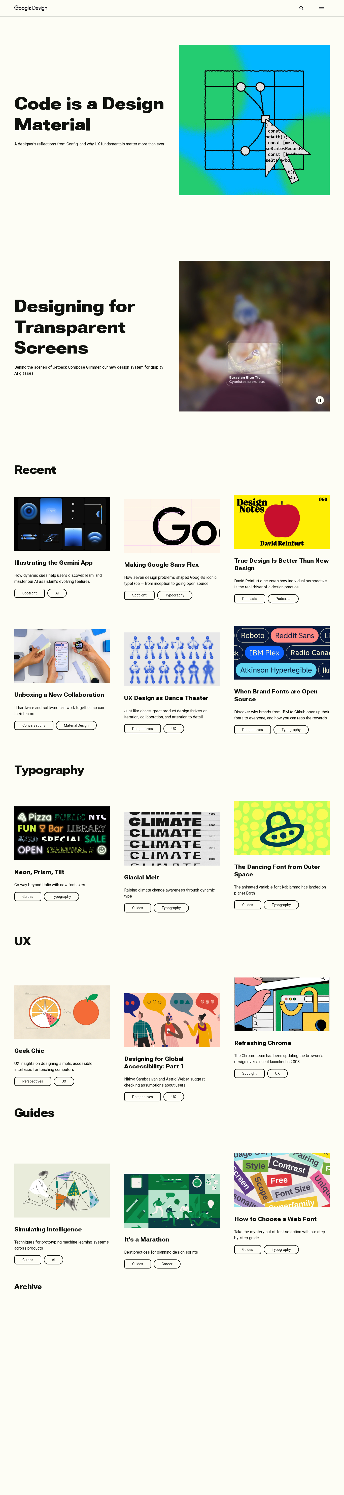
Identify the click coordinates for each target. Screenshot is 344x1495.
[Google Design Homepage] (30, 7)
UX (173, 1097)
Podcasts (249, 599)
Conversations (33, 725)
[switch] (320, 400)
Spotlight (29, 593)
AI (57, 593)
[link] (172, 120)
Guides (27, 897)
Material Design (76, 725)
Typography (174, 595)
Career (167, 1264)
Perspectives (142, 1097)
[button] (301, 8)
